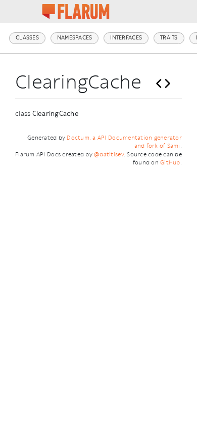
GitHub (170, 162)
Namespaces (74, 37)
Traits (169, 37)
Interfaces (126, 37)
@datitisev (109, 154)
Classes (27, 37)
